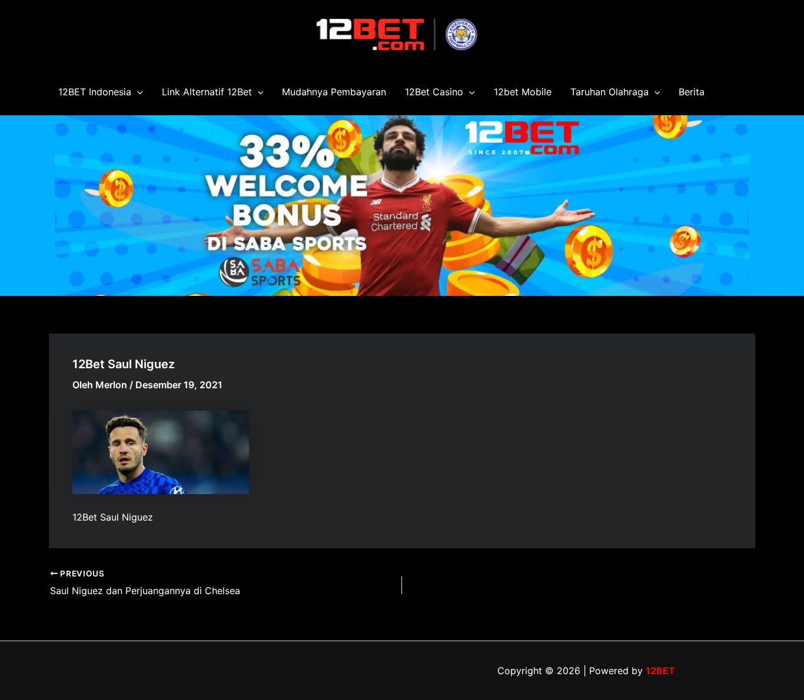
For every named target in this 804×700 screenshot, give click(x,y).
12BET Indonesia (94, 92)
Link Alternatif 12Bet (207, 92)
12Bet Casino (434, 92)
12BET (660, 670)
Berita (692, 92)
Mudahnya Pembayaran (334, 92)
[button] (137, 91)
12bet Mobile (522, 92)
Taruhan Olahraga (609, 92)
